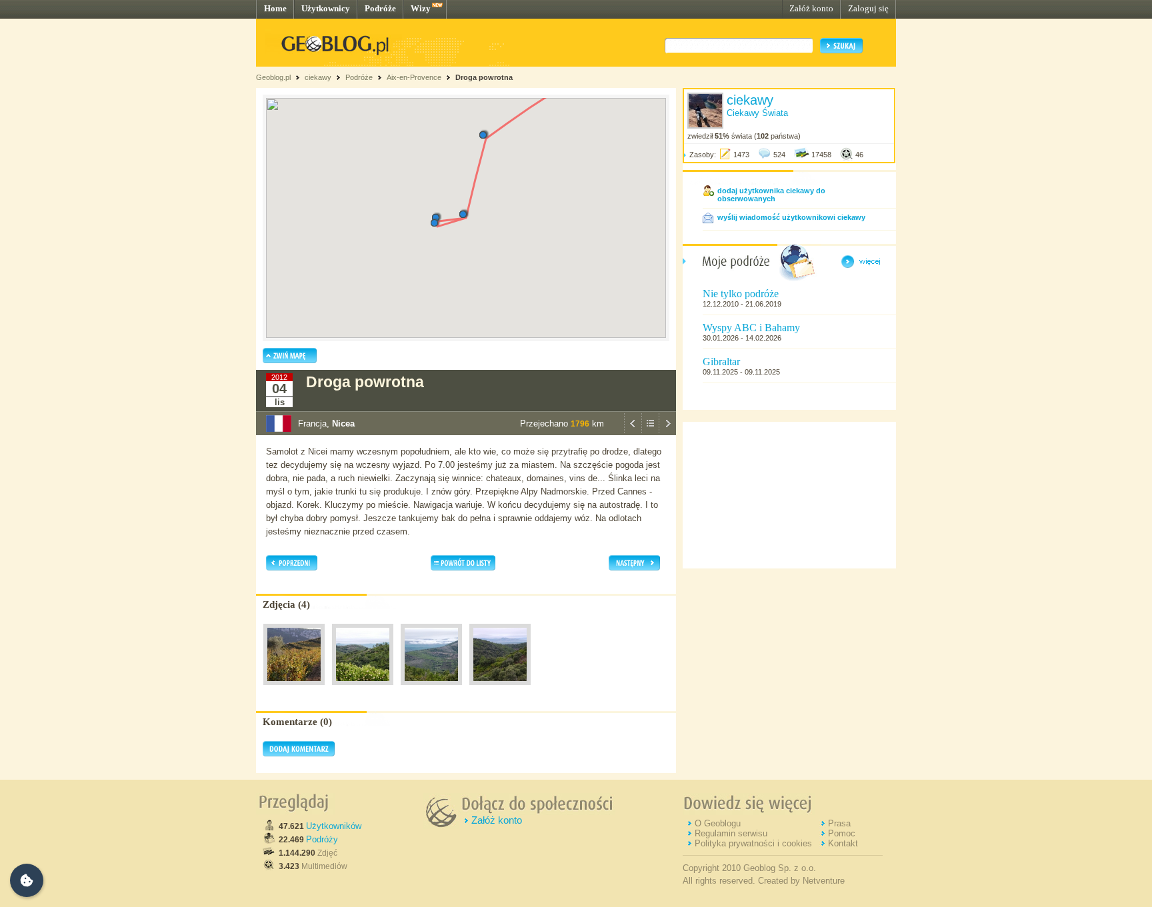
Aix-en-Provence (414, 77)
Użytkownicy (325, 8)
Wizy (421, 8)
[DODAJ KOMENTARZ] (299, 754)
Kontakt (843, 843)
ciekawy (318, 77)
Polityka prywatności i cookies (753, 843)
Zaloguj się (868, 8)
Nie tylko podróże (741, 293)
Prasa (839, 823)
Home (275, 8)
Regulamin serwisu (731, 833)
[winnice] (294, 688)
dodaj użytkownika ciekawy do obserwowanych (771, 195)
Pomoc (841, 833)
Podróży (322, 839)
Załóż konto (811, 8)
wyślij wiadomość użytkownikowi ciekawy (791, 217)
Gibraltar (721, 361)
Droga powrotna (484, 77)
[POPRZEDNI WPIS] (632, 432)
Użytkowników (333, 826)
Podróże (380, 8)
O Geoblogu (718, 823)
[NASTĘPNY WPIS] (667, 432)
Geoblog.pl (273, 77)
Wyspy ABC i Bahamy (751, 327)
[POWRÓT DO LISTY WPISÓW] (650, 432)
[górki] (362, 688)
